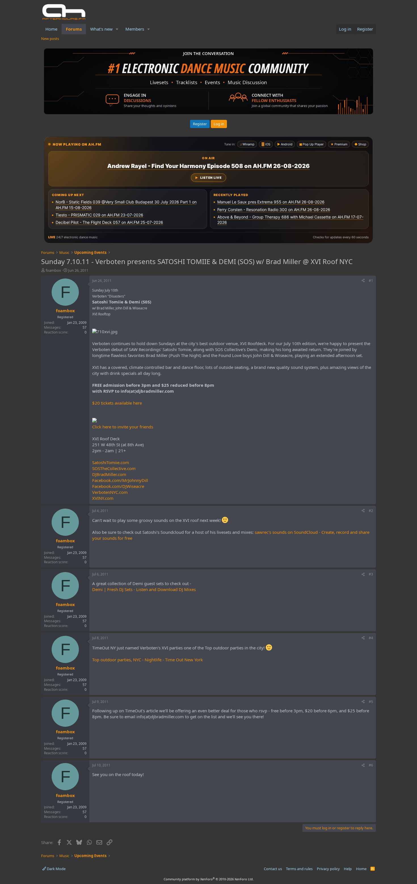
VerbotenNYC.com (110, 492)
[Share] (363, 281)
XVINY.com (102, 498)
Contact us (273, 868)
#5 (371, 701)
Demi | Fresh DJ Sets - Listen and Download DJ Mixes (144, 589)
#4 (371, 638)
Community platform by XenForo (209, 879)
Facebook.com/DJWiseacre (118, 486)
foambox (53, 270)
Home (51, 29)
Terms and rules (299, 868)
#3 (371, 574)
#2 (371, 510)
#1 (371, 280)
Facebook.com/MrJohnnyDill (120, 480)
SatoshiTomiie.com (110, 462)
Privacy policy (328, 868)
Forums (74, 29)
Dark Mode (56, 868)
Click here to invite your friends (122, 427)
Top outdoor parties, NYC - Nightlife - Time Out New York (147, 659)
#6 (371, 765)
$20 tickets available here (117, 403)
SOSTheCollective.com (114, 468)
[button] (117, 29)
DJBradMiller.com (109, 474)
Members (134, 29)
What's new (101, 29)
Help (348, 868)
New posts (50, 38)
